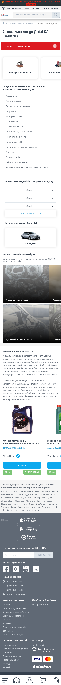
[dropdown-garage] (16, 680)
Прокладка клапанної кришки (22, 147)
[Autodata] (42, 667)
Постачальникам (11, 659)
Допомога (8, 630)
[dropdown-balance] (56, 680)
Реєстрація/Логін (40, 604)
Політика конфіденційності (15, 648)
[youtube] (26, 569)
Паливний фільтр (15, 126)
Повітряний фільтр (16, 137)
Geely (30, 23)
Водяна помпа (13, 101)
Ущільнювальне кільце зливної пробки (27, 167)
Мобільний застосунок (14, 634)
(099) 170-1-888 (15, 585)
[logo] (7, 15)
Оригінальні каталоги (13, 615)
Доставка (7, 623)
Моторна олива (14, 116)
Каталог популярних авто (15, 608)
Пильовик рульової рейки (19, 131)
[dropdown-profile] (29, 680)
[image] (22, 419)
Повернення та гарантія (14, 627)
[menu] (5, 680)
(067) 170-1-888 (15, 581)
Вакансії (6, 667)
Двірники (11, 111)
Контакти (7, 652)
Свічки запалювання (17, 162)
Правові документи (12, 656)
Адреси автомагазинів (19, 594)
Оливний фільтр (14, 121)
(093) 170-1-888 (15, 589)
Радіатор (10, 152)
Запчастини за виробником (16, 612)
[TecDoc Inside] (42, 649)
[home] (3, 23)
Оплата (6, 619)
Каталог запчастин (16, 23)
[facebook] (6, 569)
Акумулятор (12, 96)
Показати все (26, 213)
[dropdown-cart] (43, 680)
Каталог (6, 604)
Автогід (6, 663)
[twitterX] (36, 569)
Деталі (31, 4)
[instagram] (16, 569)
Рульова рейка (13, 157)
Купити (22, 465)
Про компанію (10, 644)
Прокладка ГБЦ (14, 142)
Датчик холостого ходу (18, 106)
